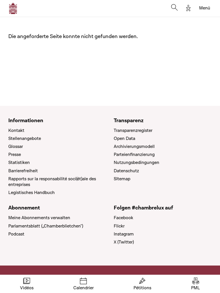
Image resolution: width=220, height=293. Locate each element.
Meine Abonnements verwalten (39, 218)
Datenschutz (126, 171)
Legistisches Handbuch (31, 192)
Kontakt (16, 130)
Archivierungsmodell (134, 146)
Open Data (124, 138)
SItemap (122, 179)
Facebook (123, 218)
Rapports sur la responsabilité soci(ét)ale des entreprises (52, 181)
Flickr (119, 226)
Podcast (16, 234)
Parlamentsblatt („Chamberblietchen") (45, 226)
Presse (14, 154)
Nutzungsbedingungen (136, 162)
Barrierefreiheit (23, 171)
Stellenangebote (24, 138)
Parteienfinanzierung (134, 154)
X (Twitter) (124, 242)
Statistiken (19, 162)
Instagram (124, 234)
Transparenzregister (133, 130)
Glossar (15, 146)
